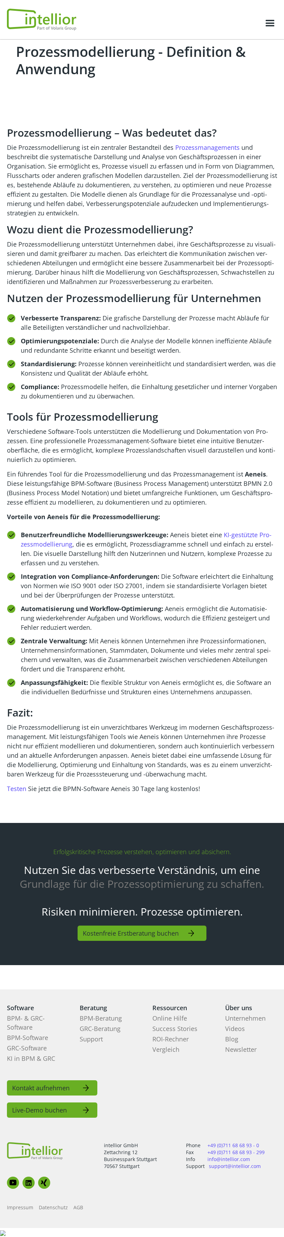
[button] (270, 24)
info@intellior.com (228, 1159)
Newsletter (241, 1049)
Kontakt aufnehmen (41, 1088)
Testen (16, 788)
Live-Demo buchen (39, 1110)
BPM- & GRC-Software (26, 1022)
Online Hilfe (169, 1018)
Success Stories (174, 1028)
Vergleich (165, 1049)
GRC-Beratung (100, 1028)
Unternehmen (245, 1018)
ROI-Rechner (170, 1039)
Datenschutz (53, 1207)
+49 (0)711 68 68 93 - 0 (233, 1145)
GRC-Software (27, 1048)
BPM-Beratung (101, 1018)
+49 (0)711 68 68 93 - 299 (236, 1152)
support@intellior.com (235, 1166)
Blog (231, 1039)
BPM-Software (27, 1037)
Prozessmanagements (208, 147)
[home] (41, 20)
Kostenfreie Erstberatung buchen (131, 933)
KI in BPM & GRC (31, 1058)
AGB (78, 1207)
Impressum (20, 1207)
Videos (235, 1028)
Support (91, 1039)
